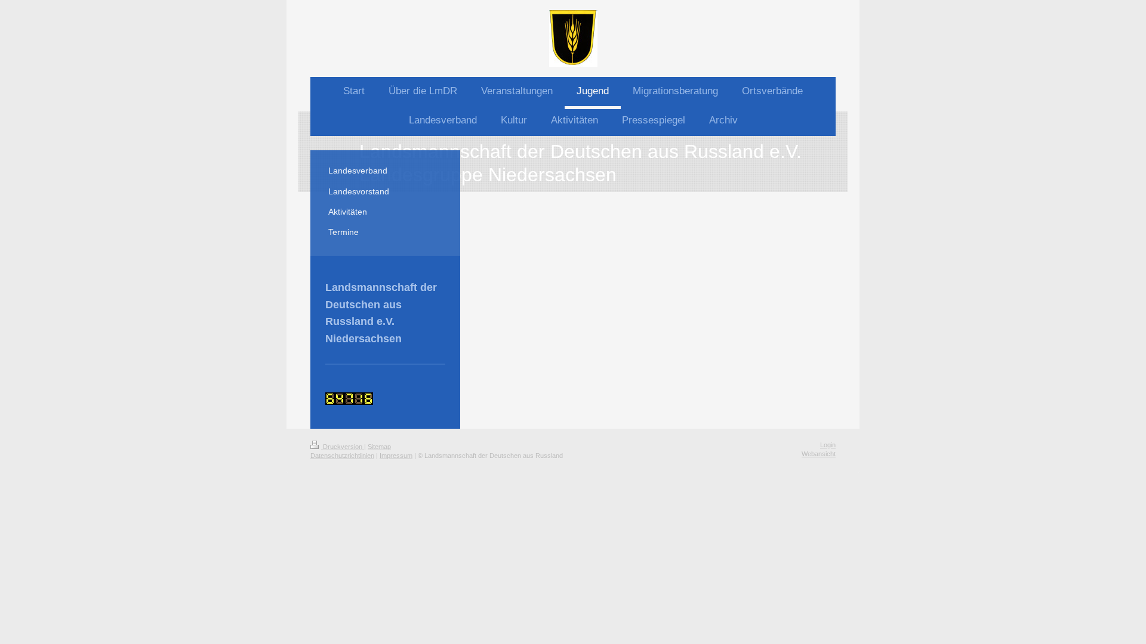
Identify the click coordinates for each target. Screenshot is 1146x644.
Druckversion (342, 446)
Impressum (396, 455)
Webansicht (819, 453)
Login (828, 444)
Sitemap (379, 446)
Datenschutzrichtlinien (342, 455)
